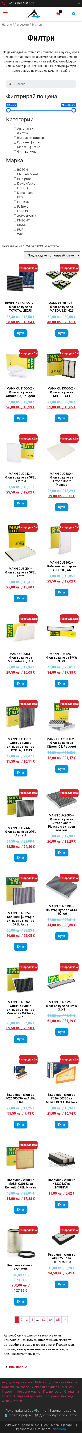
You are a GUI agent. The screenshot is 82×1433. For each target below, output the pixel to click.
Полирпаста (52, 1391)
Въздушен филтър (30, 137)
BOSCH (22, 169)
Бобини (40, 1382)
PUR (20, 229)
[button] (5, 13)
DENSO (22, 188)
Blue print (24, 178)
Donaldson (25, 192)
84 (51, 1319)
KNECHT (23, 220)
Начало (7, 24)
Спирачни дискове (28, 1396)
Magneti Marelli (28, 174)
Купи (20, 333)
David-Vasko (26, 183)
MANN (22, 224)
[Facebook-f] (79, 3)
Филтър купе (26, 151)
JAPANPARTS (27, 215)
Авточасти (21, 24)
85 (58, 1319)
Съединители (12, 1401)
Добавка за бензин (63, 1382)
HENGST (23, 211)
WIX (20, 234)
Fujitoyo (23, 206)
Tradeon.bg (58, 1429)
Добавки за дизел (45, 1387)
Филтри (23, 133)
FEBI (20, 197)
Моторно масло (28, 1391)
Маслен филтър (28, 146)
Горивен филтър (29, 142)
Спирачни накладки (60, 1396)
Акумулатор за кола (17, 1382)
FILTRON (23, 201)
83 (44, 1319)
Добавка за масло (15, 1387)
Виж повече (18, 1367)
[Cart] (58, 14)
